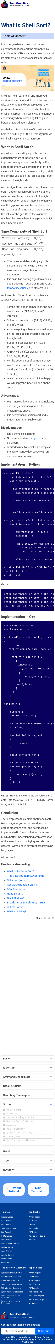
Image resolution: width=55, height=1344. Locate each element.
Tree (6, 1160)
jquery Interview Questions (12, 1292)
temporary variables (19, 287)
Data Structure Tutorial (10, 1244)
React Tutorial (6, 1263)
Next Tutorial (36, 1189)
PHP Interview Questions (11, 1288)
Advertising (25, 1337)
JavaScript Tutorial (8, 1228)
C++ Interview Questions (11, 1277)
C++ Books (33, 1221)
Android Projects (35, 1292)
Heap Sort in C (15, 893)
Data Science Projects (38, 1299)
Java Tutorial (6, 1251)
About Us (10, 1337)
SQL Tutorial (6, 1225)
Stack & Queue (12, 1085)
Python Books (34, 1217)
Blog (25, 1339)
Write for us (34, 1339)
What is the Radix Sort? (20, 871)
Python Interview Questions (12, 1273)
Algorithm (9, 1067)
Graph (6, 1151)
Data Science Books (37, 1236)
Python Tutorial (7, 1217)
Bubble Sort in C (16, 907)
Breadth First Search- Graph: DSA (26, 902)
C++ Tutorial (6, 1221)
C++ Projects (34, 1277)
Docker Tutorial (7, 1247)
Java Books (33, 1228)
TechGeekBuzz (20, 1314)
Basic (6, 1058)
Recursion (9, 1169)
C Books (32, 1225)
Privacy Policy (42, 1337)
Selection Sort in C (17, 880)
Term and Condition (12, 1339)
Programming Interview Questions (10, 1302)
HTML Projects (34, 1280)
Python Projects (35, 1273)
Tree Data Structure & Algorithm (25, 875)
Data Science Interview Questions (10, 1296)
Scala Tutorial (6, 1259)
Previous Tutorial (15, 1189)
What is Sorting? (16, 911)
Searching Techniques (16, 1095)
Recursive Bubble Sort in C (22, 884)
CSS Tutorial (6, 1232)
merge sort (35, 438)
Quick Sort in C (15, 898)
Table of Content (14, 36)
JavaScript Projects (36, 1296)
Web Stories (27, 1342)
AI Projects (33, 1303)
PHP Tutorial (6, 1240)
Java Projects (34, 1284)
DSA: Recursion (16, 889)
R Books (32, 1240)
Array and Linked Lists (16, 1076)
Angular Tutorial (7, 1255)
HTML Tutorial (6, 1236)
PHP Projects (34, 1288)
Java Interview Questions (11, 1284)
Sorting (7, 1104)
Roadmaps (47, 1339)
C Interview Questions (10, 1280)
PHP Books (33, 1232)
